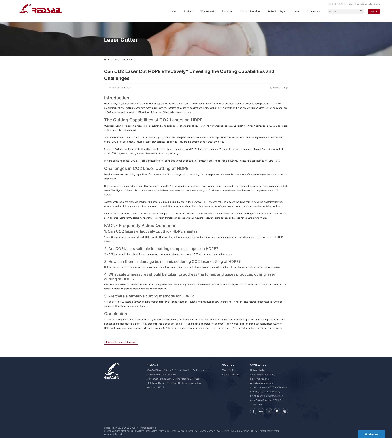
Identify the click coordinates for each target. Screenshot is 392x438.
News (296, 11)
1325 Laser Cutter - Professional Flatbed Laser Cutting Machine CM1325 (173, 385)
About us (227, 11)
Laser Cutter (126, 59)
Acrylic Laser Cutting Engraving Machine (228, 431)
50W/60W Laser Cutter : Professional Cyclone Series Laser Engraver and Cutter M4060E (175, 372)
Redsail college (276, 11)
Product (188, 11)
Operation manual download (122, 342)
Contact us (313, 11)
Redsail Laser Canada (197, 431)
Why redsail (207, 11)
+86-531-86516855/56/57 (264, 374)
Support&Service (250, 11)
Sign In (374, 11)
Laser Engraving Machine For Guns (121, 431)
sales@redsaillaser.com (261, 383)
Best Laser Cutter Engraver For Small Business (162, 431)
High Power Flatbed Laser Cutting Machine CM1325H (173, 378)
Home (172, 11)
